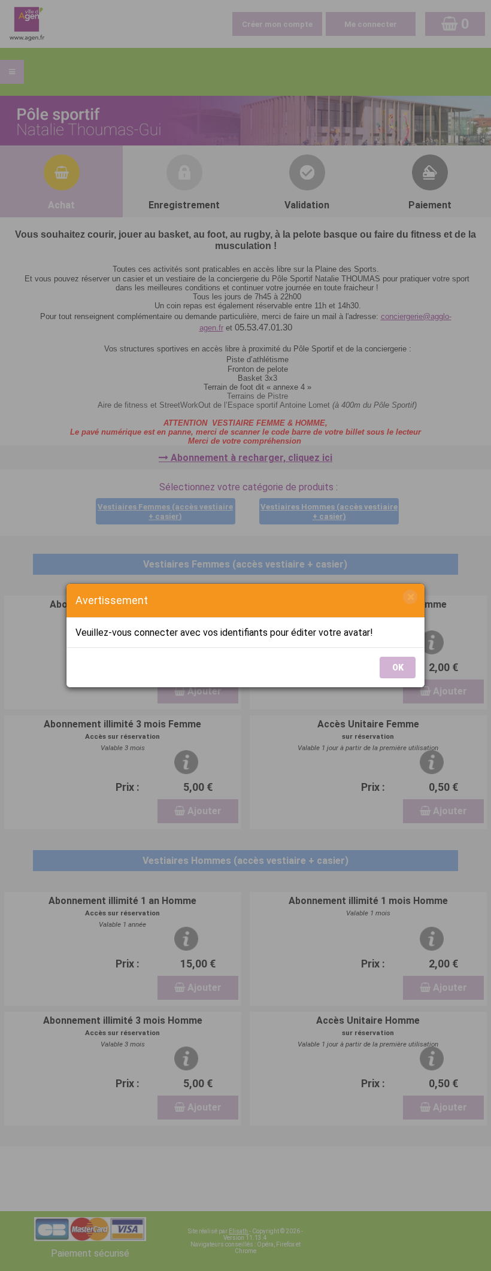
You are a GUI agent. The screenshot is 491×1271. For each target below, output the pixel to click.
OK (398, 667)
